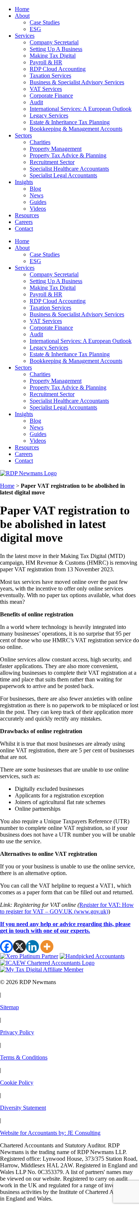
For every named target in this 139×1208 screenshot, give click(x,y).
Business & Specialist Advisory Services (77, 82)
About (22, 16)
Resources (27, 215)
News (36, 195)
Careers (24, 222)
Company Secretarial (54, 42)
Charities (40, 142)
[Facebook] (6, 946)
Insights (24, 182)
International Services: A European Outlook (81, 109)
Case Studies (45, 22)
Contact (24, 228)
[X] (19, 946)
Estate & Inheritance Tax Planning (70, 122)
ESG (35, 29)
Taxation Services (50, 75)
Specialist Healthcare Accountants (69, 169)
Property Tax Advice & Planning (68, 155)
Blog (35, 189)
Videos (38, 208)
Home (22, 9)
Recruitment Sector (52, 162)
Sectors (23, 135)
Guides (38, 202)
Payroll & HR (46, 62)
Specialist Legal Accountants (63, 175)
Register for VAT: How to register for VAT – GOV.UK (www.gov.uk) (67, 908)
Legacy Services (49, 115)
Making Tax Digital (53, 55)
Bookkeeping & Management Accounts (76, 129)
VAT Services (46, 89)
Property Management (56, 149)
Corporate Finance (51, 95)
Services (24, 36)
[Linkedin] (32, 946)
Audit (36, 102)
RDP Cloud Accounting (58, 69)
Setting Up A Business (56, 49)
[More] (47, 946)
